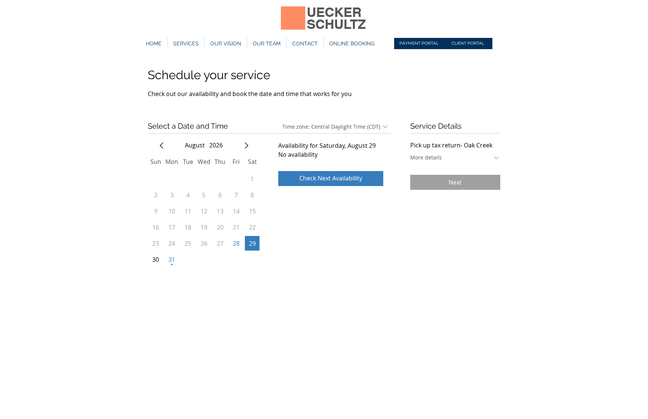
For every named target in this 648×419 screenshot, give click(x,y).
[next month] (246, 145)
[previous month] (161, 145)
